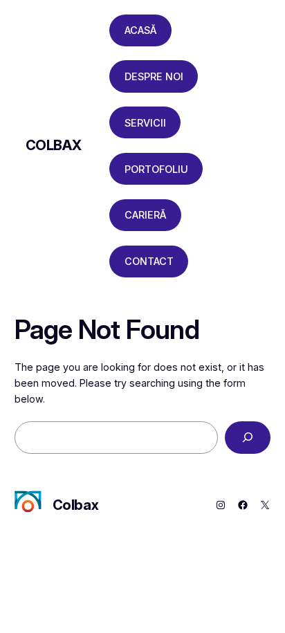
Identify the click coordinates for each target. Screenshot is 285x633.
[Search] (247, 437)
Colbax (54, 145)
